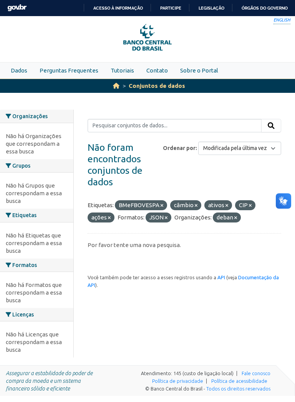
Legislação (211, 8)
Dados (19, 70)
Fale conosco (256, 373)
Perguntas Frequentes (69, 70)
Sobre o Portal (199, 70)
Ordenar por (179, 148)
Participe (170, 8)
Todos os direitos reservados (238, 388)
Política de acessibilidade (239, 381)
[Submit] (271, 126)
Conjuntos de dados (157, 85)
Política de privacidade (177, 381)
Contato (157, 70)
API (221, 277)
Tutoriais (122, 70)
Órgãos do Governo (265, 8)
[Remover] (162, 205)
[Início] (116, 85)
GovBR (17, 8)
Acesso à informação (118, 8)
